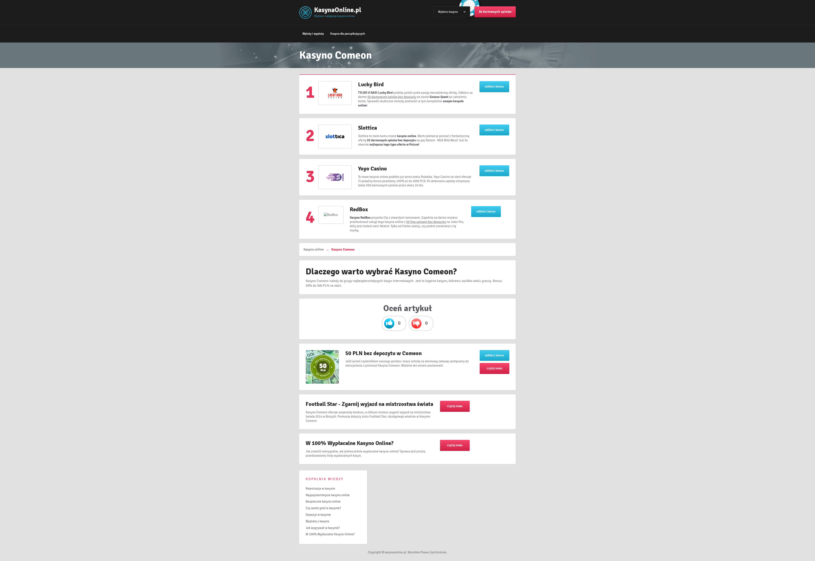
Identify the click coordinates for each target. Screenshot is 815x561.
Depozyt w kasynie (318, 515)
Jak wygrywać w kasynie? (323, 528)
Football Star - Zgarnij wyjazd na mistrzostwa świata (369, 404)
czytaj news (494, 368)
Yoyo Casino (372, 168)
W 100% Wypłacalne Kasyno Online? (349, 443)
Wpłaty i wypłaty (313, 33)
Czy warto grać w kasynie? (323, 508)
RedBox (359, 209)
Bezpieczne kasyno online (323, 501)
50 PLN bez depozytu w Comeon (383, 353)
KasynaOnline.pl (337, 10)
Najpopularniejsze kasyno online (328, 495)
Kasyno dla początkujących (347, 33)
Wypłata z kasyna (317, 521)
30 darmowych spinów (495, 12)
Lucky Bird (371, 84)
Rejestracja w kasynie (320, 488)
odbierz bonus (494, 86)
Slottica (367, 128)
